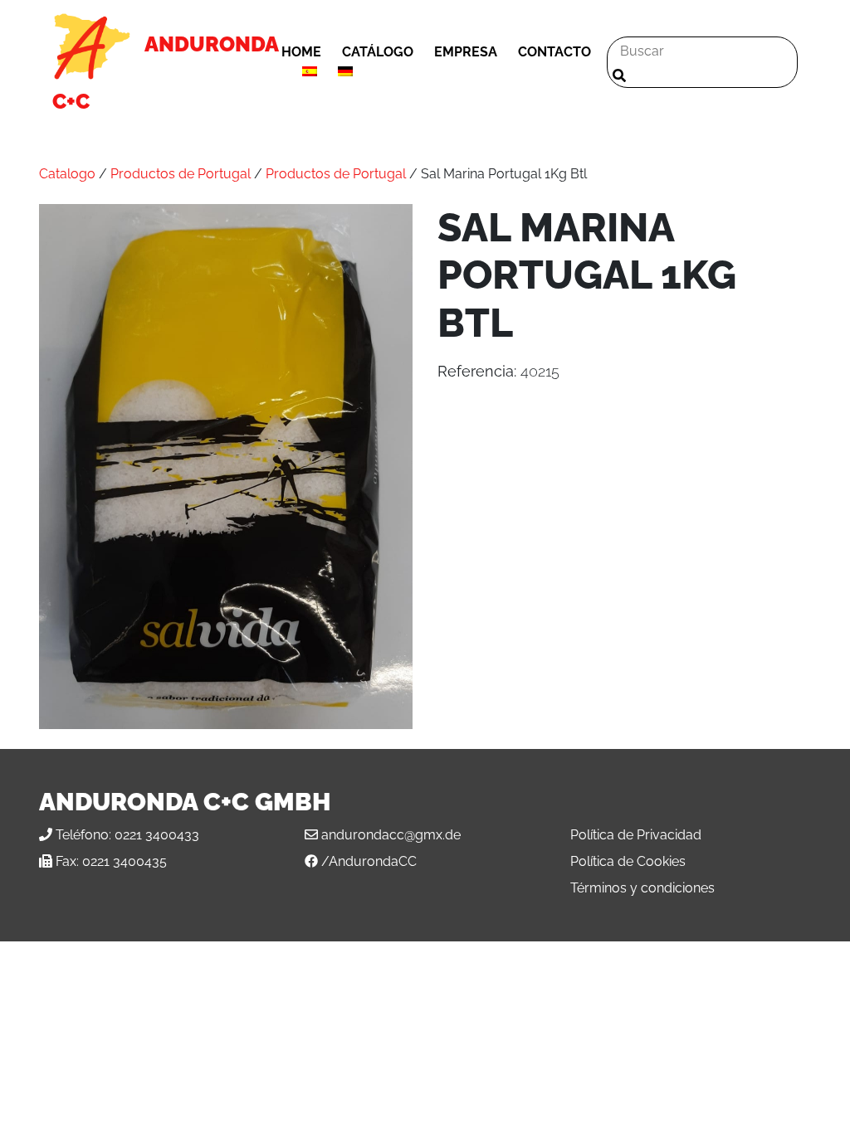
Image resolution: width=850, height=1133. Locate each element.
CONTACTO (554, 52)
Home (301, 52)
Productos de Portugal (180, 174)
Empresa (465, 52)
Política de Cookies (628, 861)
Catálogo (377, 52)
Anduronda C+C (165, 73)
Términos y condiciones (642, 888)
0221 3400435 (124, 861)
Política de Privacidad (635, 835)
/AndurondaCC (369, 861)
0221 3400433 (157, 835)
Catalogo (67, 174)
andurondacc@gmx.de (391, 835)
